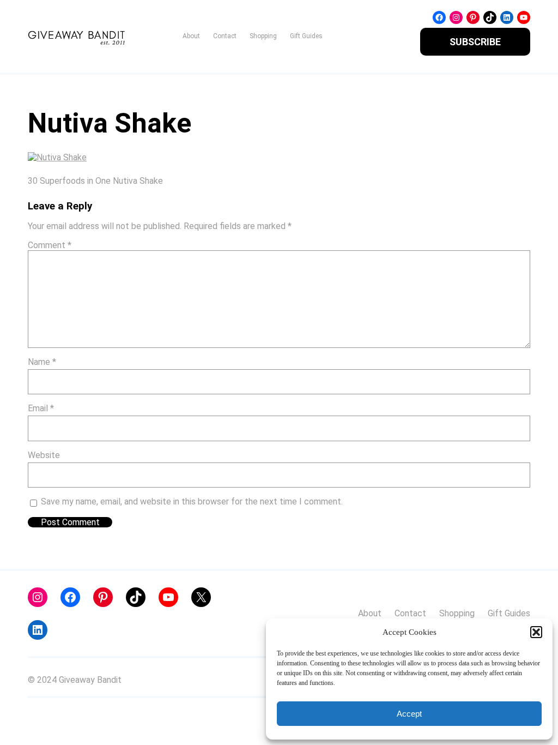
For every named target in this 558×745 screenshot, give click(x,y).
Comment (49, 245)
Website (44, 455)
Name (42, 362)
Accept (409, 713)
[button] (536, 632)
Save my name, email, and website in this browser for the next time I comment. (192, 501)
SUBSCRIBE (475, 41)
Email (41, 408)
